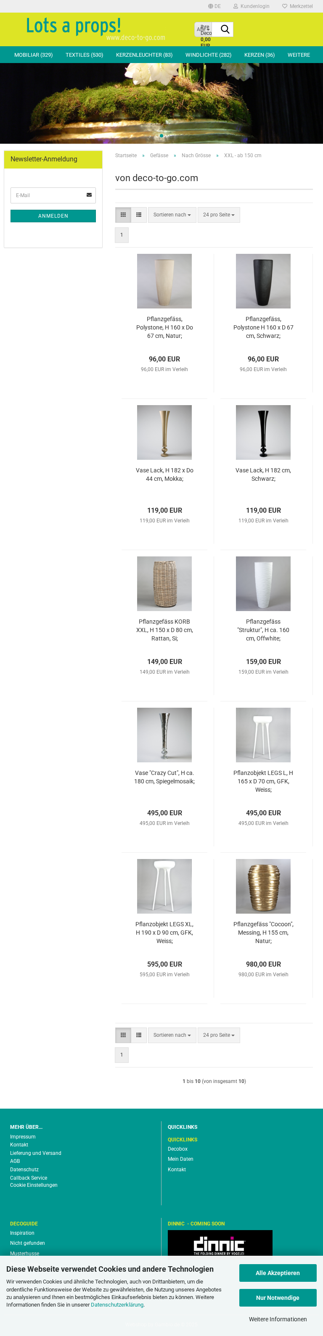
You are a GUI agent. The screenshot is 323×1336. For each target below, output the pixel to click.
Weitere (299, 55)
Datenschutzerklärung (117, 1305)
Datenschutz (24, 1170)
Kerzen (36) (259, 55)
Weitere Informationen (278, 1319)
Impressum (23, 1137)
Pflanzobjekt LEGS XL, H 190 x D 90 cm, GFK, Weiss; (164, 932)
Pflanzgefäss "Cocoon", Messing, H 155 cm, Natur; (263, 932)
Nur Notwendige (277, 1297)
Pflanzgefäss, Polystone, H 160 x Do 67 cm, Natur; (164, 327)
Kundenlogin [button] (254, 6)
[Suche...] (225, 29)
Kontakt (19, 1145)
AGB (15, 1161)
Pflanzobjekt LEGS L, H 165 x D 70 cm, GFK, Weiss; (263, 781)
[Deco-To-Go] (96, 29)
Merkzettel (300, 6)
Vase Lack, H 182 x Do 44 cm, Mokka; (164, 474)
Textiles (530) (84, 55)
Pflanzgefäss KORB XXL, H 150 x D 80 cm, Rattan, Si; (164, 630)
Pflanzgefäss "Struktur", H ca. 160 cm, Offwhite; (263, 630)
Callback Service (28, 1178)
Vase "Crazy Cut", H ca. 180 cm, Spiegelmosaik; (164, 777)
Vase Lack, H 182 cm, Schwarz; (263, 474)
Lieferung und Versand (35, 1153)
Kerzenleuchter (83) (144, 55)
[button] (214, 6)
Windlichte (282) (208, 55)
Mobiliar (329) (33, 55)
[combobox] (172, 215)
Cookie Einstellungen (34, 1185)
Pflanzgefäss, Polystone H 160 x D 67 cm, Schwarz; (263, 327)
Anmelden (53, 216)
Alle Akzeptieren (278, 1273)
